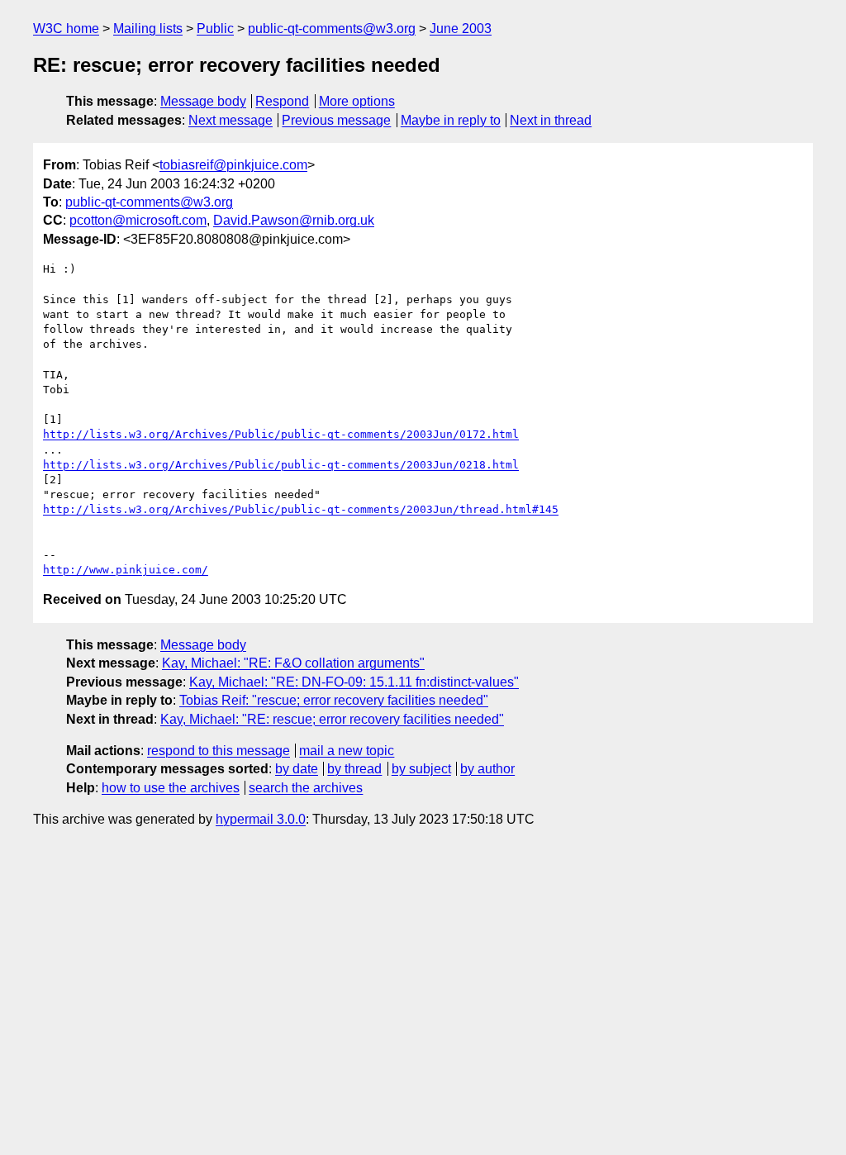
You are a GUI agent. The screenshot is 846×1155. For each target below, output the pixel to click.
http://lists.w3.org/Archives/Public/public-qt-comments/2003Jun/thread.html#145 (300, 509)
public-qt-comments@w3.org (332, 28)
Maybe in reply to (451, 120)
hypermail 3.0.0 (261, 819)
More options (357, 101)
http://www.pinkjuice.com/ (125, 569)
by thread (354, 769)
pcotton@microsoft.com (138, 220)
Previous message (336, 120)
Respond (282, 101)
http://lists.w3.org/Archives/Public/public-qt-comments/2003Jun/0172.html (281, 434)
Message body (203, 101)
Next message (230, 120)
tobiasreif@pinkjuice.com (233, 165)
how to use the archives (171, 788)
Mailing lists (148, 28)
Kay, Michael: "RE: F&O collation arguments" (293, 663)
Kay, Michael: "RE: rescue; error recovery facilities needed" (332, 719)
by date (296, 769)
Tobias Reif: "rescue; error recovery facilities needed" (333, 700)
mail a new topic (346, 751)
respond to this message (218, 751)
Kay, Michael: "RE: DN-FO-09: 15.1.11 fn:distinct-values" (354, 682)
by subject (421, 769)
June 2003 (461, 28)
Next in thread (551, 120)
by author (487, 769)
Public (215, 28)
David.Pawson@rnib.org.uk (293, 220)
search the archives (306, 788)
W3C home (66, 28)
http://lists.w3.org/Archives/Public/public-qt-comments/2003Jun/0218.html (281, 465)
